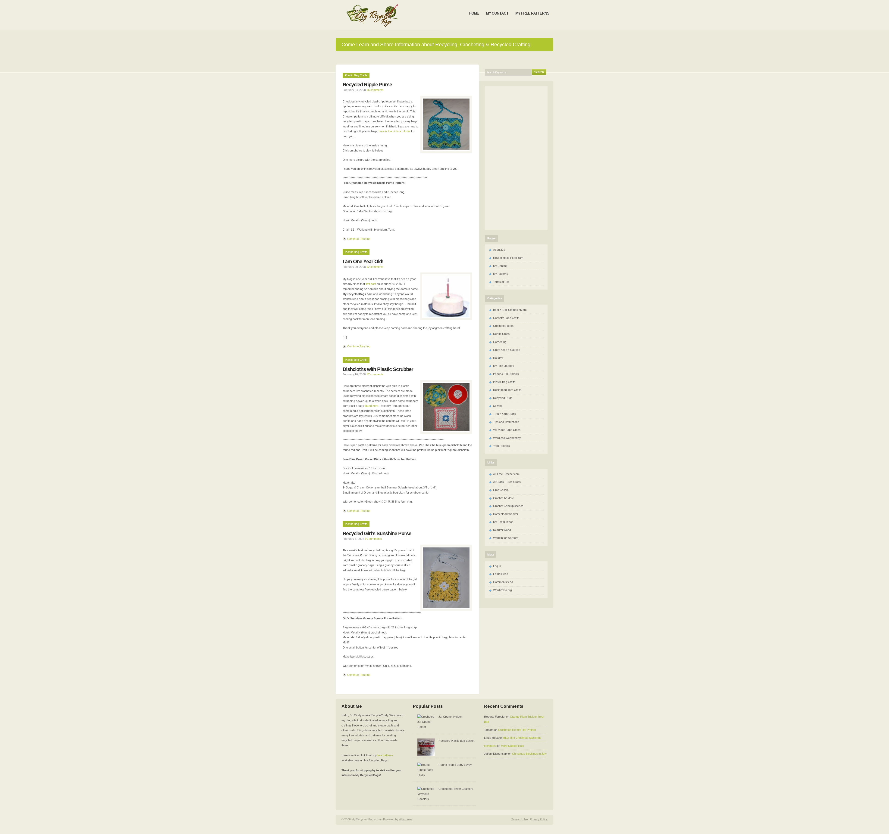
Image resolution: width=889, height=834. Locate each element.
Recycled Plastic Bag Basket (456, 740)
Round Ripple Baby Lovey (455, 764)
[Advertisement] (444, 57)
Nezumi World (502, 530)
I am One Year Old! (363, 261)
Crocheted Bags (503, 325)
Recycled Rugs (502, 398)
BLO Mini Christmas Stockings (522, 737)
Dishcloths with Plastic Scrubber (378, 369)
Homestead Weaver (505, 514)
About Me (499, 249)
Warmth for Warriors (505, 538)
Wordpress (406, 819)
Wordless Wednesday (507, 438)
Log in (497, 566)
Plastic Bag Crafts (356, 75)
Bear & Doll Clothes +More (510, 310)
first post (371, 284)
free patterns (385, 755)
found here (371, 406)
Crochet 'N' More (503, 498)
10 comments (373, 539)
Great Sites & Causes (506, 350)
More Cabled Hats (512, 746)
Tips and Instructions (506, 422)
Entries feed (500, 574)
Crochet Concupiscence (508, 506)
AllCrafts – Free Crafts (507, 482)
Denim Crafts (501, 334)
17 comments (374, 374)
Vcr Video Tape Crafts (506, 430)
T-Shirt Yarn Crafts (504, 414)
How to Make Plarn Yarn (508, 257)
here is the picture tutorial (394, 131)
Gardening (500, 342)
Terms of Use (501, 282)
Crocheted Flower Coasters (455, 789)
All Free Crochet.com (506, 474)
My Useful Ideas (503, 522)
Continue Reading (358, 239)
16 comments (374, 90)
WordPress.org (502, 590)
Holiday (498, 358)
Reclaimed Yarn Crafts (507, 390)
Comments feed (503, 582)
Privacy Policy (539, 819)
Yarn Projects (501, 446)
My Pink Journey (503, 366)
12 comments (374, 267)
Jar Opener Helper (450, 716)
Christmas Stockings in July (529, 753)
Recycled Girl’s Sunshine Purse (377, 533)
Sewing (498, 406)
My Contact (500, 266)
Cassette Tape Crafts (506, 318)
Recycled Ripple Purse (367, 84)
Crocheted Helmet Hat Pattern (517, 730)
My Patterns (500, 273)
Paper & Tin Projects (506, 374)
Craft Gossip (501, 490)
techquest (490, 746)
